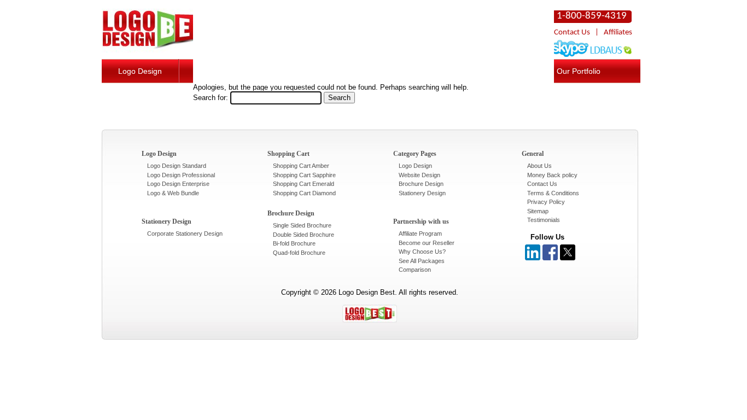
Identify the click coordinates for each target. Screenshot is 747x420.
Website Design (419, 175)
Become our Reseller (426, 243)
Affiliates (618, 32)
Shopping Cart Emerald (303, 183)
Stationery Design (422, 193)
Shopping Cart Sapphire (304, 175)
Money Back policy (552, 175)
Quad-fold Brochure (299, 252)
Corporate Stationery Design (185, 233)
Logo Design (140, 71)
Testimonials (543, 220)
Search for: (210, 98)
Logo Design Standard (176, 165)
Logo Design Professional (181, 175)
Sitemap (537, 211)
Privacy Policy (546, 202)
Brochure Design (421, 183)
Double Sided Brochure (303, 234)
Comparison (415, 269)
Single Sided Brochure (302, 225)
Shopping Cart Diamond (304, 193)
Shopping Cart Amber (301, 165)
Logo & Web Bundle (173, 193)
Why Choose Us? (422, 251)
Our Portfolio (578, 71)
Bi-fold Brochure (294, 243)
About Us (539, 165)
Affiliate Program (420, 233)
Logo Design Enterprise (178, 183)
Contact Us (572, 32)
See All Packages (422, 261)
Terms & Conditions (553, 193)
